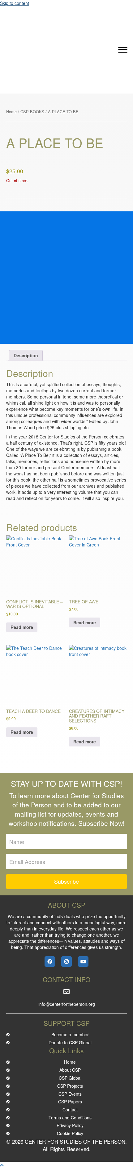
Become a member (70, 1034)
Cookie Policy (70, 1133)
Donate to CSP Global (70, 1042)
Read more (22, 627)
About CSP (70, 1070)
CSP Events (70, 1094)
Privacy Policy (70, 1125)
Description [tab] (26, 355)
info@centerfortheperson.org (66, 1004)
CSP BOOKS (32, 111)
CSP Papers (70, 1101)
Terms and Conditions (70, 1117)
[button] (123, 50)
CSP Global (70, 1078)
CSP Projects (70, 1086)
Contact (70, 1109)
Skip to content (14, 3)
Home (11, 111)
